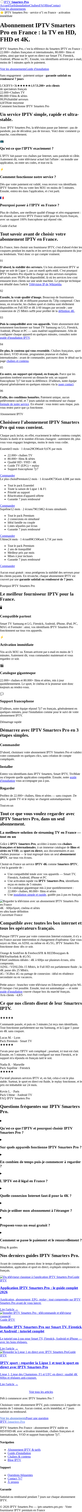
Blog (48, 5)
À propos (13, 1482)
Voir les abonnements (13, 8)
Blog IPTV (14, 1460)
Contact (55, 5)
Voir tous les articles (41, 1391)
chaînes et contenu (17, 361)
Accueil (4, 5)
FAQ (42, 5)
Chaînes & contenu (19, 1456)
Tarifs (12, 5)
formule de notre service (14, 404)
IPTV (16, 2)
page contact (65, 384)
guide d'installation (11, 991)
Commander (7, 475)
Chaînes (34, 5)
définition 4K (66, 311)
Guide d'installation (37, 69)
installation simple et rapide (30, 894)
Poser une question (37, 1418)
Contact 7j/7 (15, 1478)
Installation (22, 5)
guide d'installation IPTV (15, 337)
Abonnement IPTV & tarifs (24, 1449)
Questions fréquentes (20, 1475)
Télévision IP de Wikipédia (45, 284)
